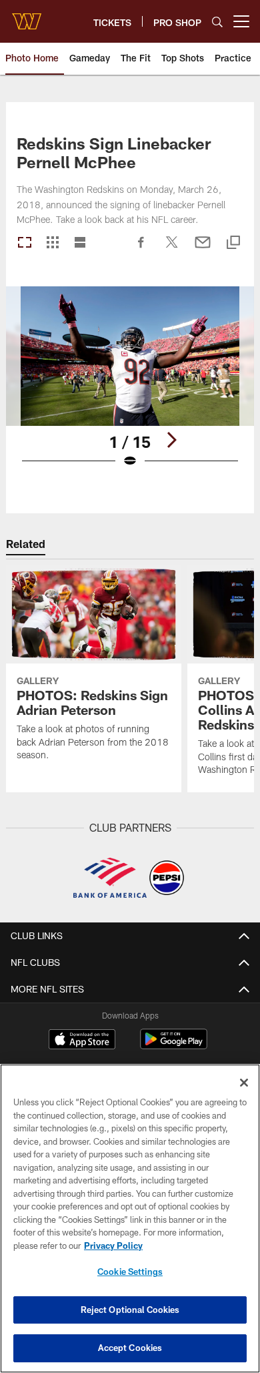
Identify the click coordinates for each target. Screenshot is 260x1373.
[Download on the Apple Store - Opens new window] (82, 1040)
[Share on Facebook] (141, 249)
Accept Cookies (130, 1347)
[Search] (217, 22)
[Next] (171, 440)
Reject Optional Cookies (130, 1309)
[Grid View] (52, 243)
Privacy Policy (113, 1245)
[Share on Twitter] (172, 249)
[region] (130, 1218)
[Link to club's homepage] (27, 16)
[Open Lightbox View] (130, 385)
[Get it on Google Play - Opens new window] (173, 1045)
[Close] (244, 1082)
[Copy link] (233, 243)
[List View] (80, 243)
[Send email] (203, 249)
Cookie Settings (130, 1271)
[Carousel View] (24, 243)
